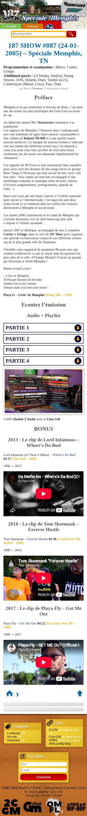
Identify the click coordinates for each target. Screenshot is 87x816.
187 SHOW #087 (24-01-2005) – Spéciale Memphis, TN (43, 53)
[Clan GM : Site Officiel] (32, 807)
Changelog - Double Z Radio (43, 795)
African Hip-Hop (60, 743)
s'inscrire (43, 777)
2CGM (53, 729)
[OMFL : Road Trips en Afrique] (54, 807)
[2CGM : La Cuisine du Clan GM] (11, 807)
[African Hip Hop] (76, 807)
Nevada (12, 736)
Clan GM (55, 736)
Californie (13, 733)
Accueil (11, 26)
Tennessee (37, 88)
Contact (32, 26)
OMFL (53, 740)
